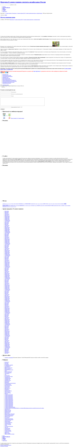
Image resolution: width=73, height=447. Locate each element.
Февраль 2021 (7, 227)
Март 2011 (6, 341)
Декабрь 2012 (7, 321)
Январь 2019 (7, 251)
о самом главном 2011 (9, 395)
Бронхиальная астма (6, 78)
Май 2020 (6, 236)
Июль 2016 (7, 280)
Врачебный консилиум (7, 83)
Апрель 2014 (7, 306)
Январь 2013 (7, 320)
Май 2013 (6, 316)
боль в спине (13, 203)
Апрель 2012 (7, 329)
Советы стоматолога (8, 422)
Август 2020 (7, 233)
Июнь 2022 (7, 212)
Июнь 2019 (7, 246)
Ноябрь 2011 (7, 333)
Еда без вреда (7, 375)
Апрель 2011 (7, 340)
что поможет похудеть (13, 206)
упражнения (68, 205)
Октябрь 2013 (7, 311)
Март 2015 (7, 295)
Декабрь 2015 (7, 286)
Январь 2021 (7, 228)
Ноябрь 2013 (7, 310)
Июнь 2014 (7, 304)
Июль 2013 (7, 314)
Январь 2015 (7, 297)
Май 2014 (6, 305)
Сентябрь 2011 (7, 335)
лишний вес (21, 205)
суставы (65, 205)
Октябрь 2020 (7, 231)
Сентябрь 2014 (7, 301)
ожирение (29, 205)
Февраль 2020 (7, 238)
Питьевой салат (5, 74)
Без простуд (7, 362)
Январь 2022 (7, 216)
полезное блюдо (42, 205)
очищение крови (6, 84)
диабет (44, 203)
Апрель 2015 (7, 294)
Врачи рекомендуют (8, 371)
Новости (6, 393)
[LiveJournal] (9, 72)
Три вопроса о (7, 429)
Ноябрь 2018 (7, 253)
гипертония (27, 203)
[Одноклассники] (4, 72)
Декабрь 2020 (7, 229)
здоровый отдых (8, 380)
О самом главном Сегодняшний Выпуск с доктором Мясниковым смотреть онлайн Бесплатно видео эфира (24, 408)
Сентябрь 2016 (7, 278)
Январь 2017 (7, 274)
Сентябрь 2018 (7, 255)
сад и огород (7, 417)
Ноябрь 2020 (7, 230)
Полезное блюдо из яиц (7, 75)
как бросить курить (8, 385)
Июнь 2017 (7, 269)
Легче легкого (7, 391)
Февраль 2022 (7, 215)
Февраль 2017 (7, 273)
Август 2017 (7, 267)
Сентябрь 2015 (7, 289)
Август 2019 (7, 244)
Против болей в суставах (9, 414)
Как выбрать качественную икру (8, 82)
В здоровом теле (8, 365)
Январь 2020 (7, 239)
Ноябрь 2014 (7, 299)
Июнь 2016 (7, 281)
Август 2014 (7, 302)
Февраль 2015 (7, 296)
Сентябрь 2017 (7, 266)
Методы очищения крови (7, 17)
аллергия (4, 203)
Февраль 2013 (7, 319)
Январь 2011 (7, 343)
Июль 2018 (7, 257)
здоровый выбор (8, 378)
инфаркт (62, 203)
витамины (21, 203)
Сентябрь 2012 (7, 324)
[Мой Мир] (7, 72)
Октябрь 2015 (7, 288)
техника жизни (7, 428)
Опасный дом (7, 409)
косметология (7, 389)
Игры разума (7, 381)
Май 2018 (6, 259)
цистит (9, 206)
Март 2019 (7, 249)
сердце (59, 205)
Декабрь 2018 (7, 252)
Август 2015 (7, 290)
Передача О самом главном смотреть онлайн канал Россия (23, 2)
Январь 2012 (7, 331)
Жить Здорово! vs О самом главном (17, 118)
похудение (46, 205)
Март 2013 (7, 318)
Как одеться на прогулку (7, 79)
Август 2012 (7, 325)
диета (47, 203)
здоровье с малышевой (9, 357)
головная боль (33, 203)
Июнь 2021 (7, 223)
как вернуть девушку (4, 446)
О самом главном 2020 (9, 404)
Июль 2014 (7, 303)
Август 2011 (7, 336)
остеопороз (33, 205)
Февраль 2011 (7, 342)
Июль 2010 (7, 349)
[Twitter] (6, 72)
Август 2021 (7, 221)
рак (52, 205)
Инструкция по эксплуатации (10, 383)
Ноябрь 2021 (7, 218)
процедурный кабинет (9, 415)
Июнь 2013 (7, 315)
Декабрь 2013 (7, 309)
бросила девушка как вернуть (5, 445)
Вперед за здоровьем (8, 367)
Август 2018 (7, 256)
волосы (24, 203)
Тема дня (6, 427)
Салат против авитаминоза (7, 76)
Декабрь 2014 (7, 298)
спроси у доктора (8, 424)
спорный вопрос (39, 13)
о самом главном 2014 (9, 398)
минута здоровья (8, 392)
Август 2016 (7, 279)
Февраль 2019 (7, 250)
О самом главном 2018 (9, 402)
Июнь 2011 (7, 338)
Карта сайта (5, 11)
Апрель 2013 (7, 317)
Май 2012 (6, 328)
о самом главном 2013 (9, 397)
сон (61, 205)
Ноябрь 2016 (7, 276)
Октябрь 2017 (7, 265)
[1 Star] (1, 85)
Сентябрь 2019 (7, 243)
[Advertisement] (9, 27)
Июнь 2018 (7, 258)
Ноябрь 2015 (7, 287)
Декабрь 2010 (7, 344)
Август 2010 (7, 348)
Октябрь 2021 (7, 219)
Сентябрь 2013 (7, 312)
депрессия (41, 203)
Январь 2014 (7, 308)
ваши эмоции (7, 366)
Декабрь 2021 (7, 217)
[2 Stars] (4, 85)
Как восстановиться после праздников (10, 81)
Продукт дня (7, 412)
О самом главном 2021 (9, 405)
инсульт (59, 203)
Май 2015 (6, 293)
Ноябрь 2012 (7, 322)
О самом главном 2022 (9, 406)
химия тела (7, 432)
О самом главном (8, 13)
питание (38, 205)
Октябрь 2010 (7, 346)
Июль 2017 (7, 268)
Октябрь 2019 (7, 242)
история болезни (8, 384)
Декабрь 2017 (7, 263)
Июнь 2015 (7, 292)
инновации (7, 382)
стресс (63, 205)
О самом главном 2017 (9, 401)
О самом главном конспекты (30, 13)
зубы (51, 203)
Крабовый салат (5, 77)
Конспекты (14, 13)
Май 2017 (6, 270)
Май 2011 (6, 339)
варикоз (17, 203)
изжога (54, 203)
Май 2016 (6, 282)
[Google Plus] (2, 72)
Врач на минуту (7, 368)
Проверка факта (8, 411)
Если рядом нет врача (9, 376)
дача (5, 374)
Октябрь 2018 (7, 254)
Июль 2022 (7, 211)
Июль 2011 (7, 337)
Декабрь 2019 (7, 240)
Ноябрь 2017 (7, 264)
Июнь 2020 (7, 235)
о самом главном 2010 (9, 394)
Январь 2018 (7, 262)
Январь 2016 (7, 285)
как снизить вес (12, 205)
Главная (4, 6)
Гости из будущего (8, 372)
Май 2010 (6, 351)
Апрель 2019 (7, 248)
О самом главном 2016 (21, 13)
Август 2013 (7, 313)
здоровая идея (7, 377)
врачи (6, 370)
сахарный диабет (56, 205)
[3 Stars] (8, 85)
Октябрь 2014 (7, 300)
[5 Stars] (14, 85)
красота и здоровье (8, 390)
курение (18, 205)
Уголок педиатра (8, 430)
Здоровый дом (7, 379)
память (36, 205)
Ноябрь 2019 (7, 241)
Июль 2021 (7, 222)
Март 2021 (7, 226)
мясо (25, 205)
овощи (27, 205)
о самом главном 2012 (9, 396)
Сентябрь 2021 (7, 220)
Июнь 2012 (7, 327)
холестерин (5, 206)
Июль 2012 (7, 326)
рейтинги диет (7, 416)
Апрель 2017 (7, 271)
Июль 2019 (7, 245)
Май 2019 (6, 247)
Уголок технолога (8, 431)
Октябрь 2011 (7, 334)
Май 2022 (6, 213)
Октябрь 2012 (7, 323)
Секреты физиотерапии (9, 419)
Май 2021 (6, 224)
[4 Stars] (11, 85)
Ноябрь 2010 (7, 345)
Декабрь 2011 (7, 332)
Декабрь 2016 (7, 275)
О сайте (4, 10)
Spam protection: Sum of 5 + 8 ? (16, 107)
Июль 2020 (7, 234)
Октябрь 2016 (7, 277)
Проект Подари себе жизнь (10, 413)
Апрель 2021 (7, 225)
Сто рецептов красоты (9, 426)
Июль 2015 (7, 291)
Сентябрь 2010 (7, 347)
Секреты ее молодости (9, 418)
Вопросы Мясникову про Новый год (9, 80)
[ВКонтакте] (1, 72)
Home (4, 435)
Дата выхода (7, 373)
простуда (50, 205)
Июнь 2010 (7, 350)
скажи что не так (8, 420)
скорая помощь (7, 421)
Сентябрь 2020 (7, 232)
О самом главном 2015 (9, 399)
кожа (16, 205)
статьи (6, 425)
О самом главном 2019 (9, 403)
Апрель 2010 (7, 352)
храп (7, 206)
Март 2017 (7, 272)
